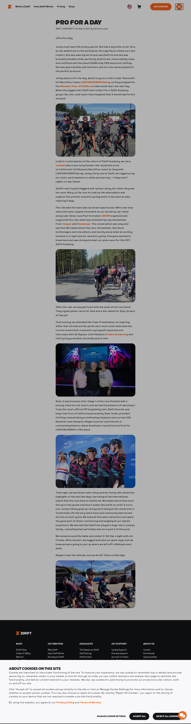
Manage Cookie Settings (111, 716)
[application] (182, 715)
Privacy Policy (65, 702)
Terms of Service (90, 702)
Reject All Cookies (167, 716)
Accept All (139, 716)
